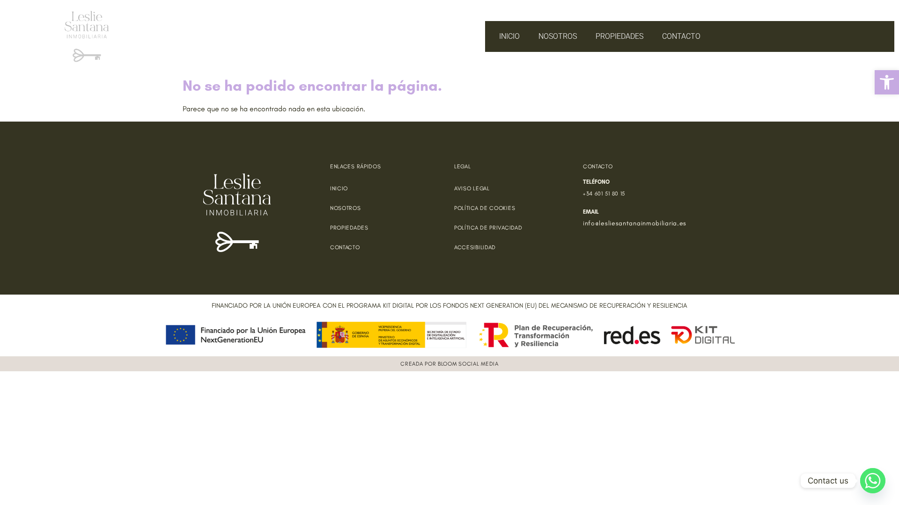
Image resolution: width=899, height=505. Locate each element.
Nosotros (557, 36)
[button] (887, 82)
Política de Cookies (484, 208)
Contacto (681, 36)
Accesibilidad (475, 247)
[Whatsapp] (872, 480)
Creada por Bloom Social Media (449, 364)
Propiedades (619, 36)
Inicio (509, 36)
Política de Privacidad (488, 227)
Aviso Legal (472, 188)
